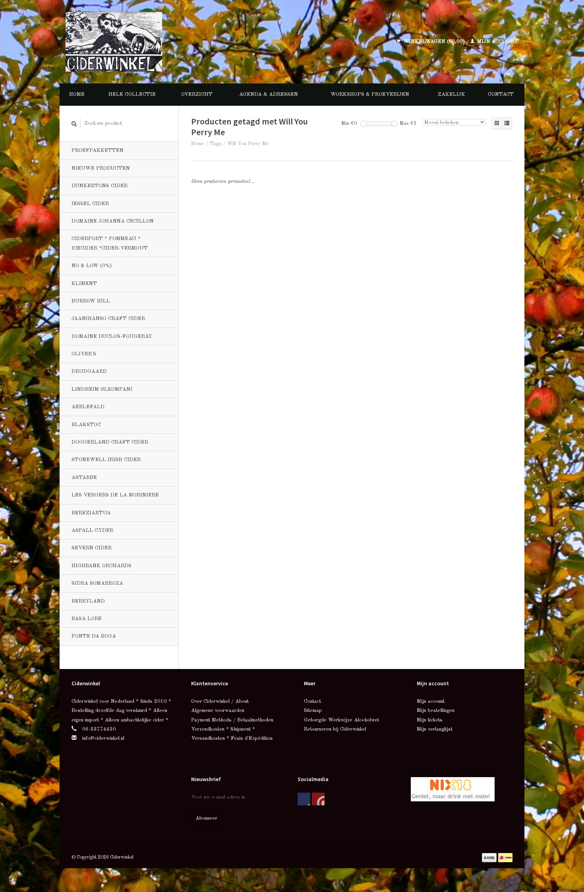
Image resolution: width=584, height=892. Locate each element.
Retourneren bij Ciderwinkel (335, 729)
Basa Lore (87, 618)
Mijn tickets (430, 720)
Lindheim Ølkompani (102, 389)
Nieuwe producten (101, 168)
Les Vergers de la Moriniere (115, 495)
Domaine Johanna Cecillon (113, 221)
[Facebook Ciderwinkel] (304, 799)
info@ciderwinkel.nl (103, 738)
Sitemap (313, 710)
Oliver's (84, 354)
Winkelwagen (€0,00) (434, 41)
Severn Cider (92, 548)
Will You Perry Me (248, 143)
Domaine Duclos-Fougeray (112, 336)
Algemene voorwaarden (217, 710)
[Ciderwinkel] (166, 42)
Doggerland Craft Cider (110, 442)
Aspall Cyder (92, 530)
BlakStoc (86, 424)
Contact (501, 94)
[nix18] (453, 788)
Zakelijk (451, 94)
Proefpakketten (98, 150)
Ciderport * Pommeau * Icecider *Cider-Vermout (110, 243)
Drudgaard (89, 371)
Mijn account (497, 41)
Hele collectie (132, 94)
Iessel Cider (90, 203)
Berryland (88, 601)
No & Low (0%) (92, 265)
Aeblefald (88, 406)
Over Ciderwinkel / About (220, 701)
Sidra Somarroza (97, 583)
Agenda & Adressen (268, 94)
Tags (216, 143)
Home (77, 94)
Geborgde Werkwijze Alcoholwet (341, 720)
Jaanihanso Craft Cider (108, 318)
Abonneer (206, 818)
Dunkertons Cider (100, 185)
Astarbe (84, 477)
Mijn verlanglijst (435, 729)
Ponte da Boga (94, 636)
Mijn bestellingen (435, 710)
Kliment (84, 283)
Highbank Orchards (101, 565)
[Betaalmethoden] (490, 857)
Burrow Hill (91, 301)
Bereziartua (91, 513)
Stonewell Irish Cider (106, 459)
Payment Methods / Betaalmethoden (232, 720)
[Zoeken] (74, 124)
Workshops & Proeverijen (370, 94)
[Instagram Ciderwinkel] (318, 799)
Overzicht (197, 94)
